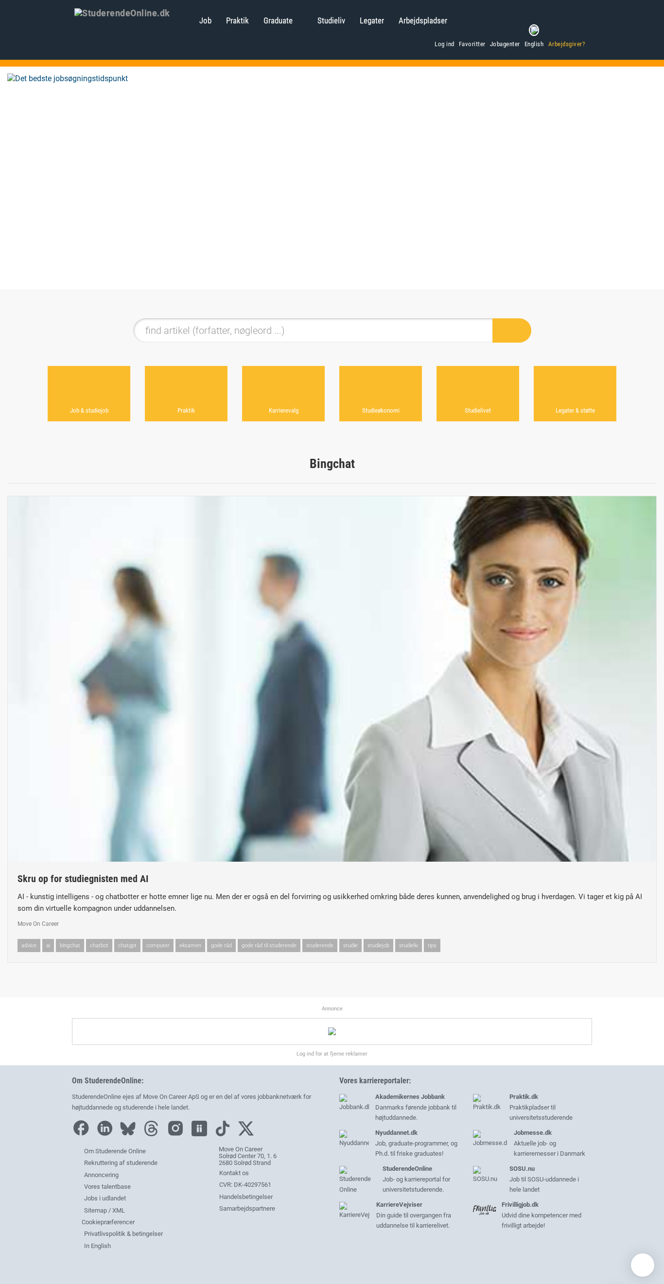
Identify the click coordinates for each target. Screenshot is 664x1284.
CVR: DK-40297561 (244, 1184)
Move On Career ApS (171, 1096)
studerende (319, 945)
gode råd (221, 945)
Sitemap (95, 1210)
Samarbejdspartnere (246, 1208)
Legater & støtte (575, 410)
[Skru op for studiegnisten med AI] (332, 679)
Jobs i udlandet (105, 1198)
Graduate (278, 20)
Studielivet (478, 410)
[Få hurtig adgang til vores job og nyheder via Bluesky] (130, 1134)
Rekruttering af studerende (120, 1162)
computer (158, 945)
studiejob (378, 945)
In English (97, 1245)
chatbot (99, 945)
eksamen (190, 945)
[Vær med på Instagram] (178, 1134)
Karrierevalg (283, 410)
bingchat (70, 945)
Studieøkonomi (381, 410)
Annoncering (101, 1175)
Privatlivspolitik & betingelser (123, 1233)
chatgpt (127, 945)
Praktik (237, 20)
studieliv (408, 945)
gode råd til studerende (269, 945)
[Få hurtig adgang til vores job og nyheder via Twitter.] (248, 1134)
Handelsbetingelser (245, 1196)
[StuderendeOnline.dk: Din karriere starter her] (132, 12)
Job (205, 20)
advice (28, 945)
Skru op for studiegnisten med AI (82, 879)
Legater (372, 20)
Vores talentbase (107, 1186)
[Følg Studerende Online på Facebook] (83, 1134)
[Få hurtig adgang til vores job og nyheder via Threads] (153, 1134)
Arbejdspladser (423, 20)
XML (118, 1210)
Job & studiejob (89, 410)
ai (48, 945)
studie (350, 945)
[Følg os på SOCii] (202, 1134)
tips (432, 945)
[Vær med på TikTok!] (225, 1134)
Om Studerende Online (115, 1151)
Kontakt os (233, 1173)
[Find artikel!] (511, 330)
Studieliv (331, 20)
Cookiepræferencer (107, 1222)
